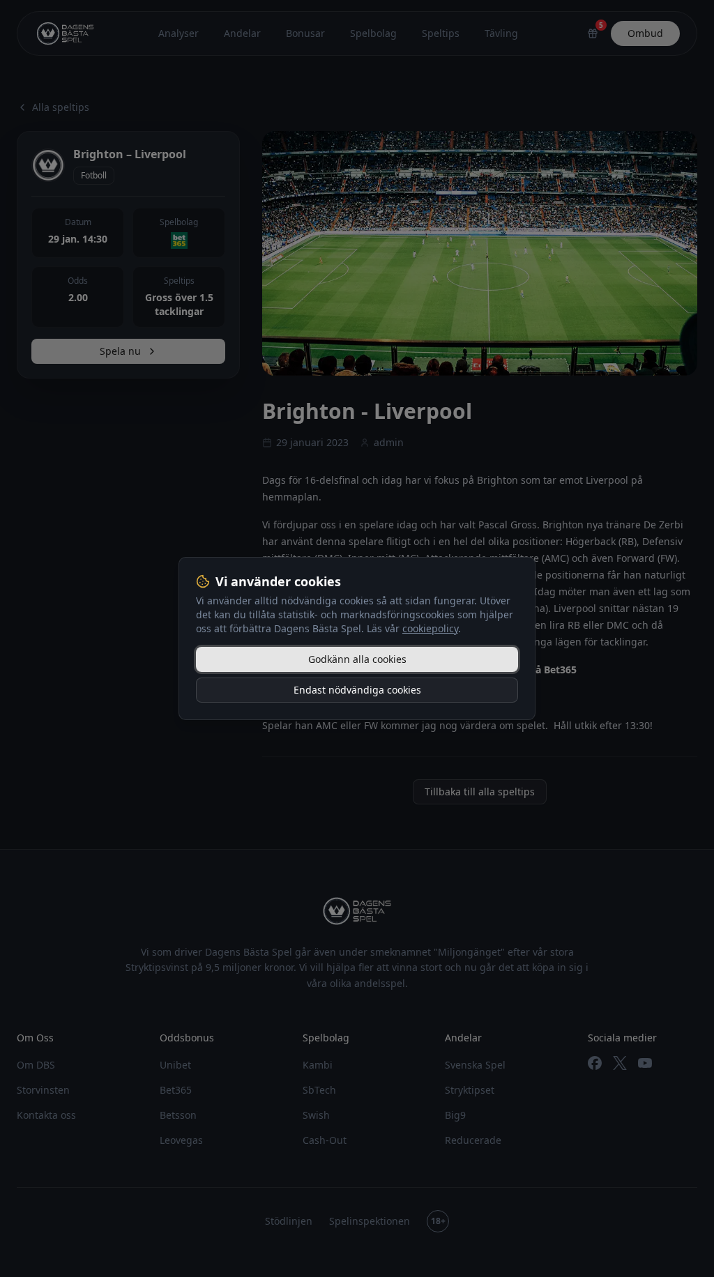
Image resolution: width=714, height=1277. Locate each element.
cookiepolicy (430, 628)
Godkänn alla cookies (357, 659)
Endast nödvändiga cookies (357, 689)
